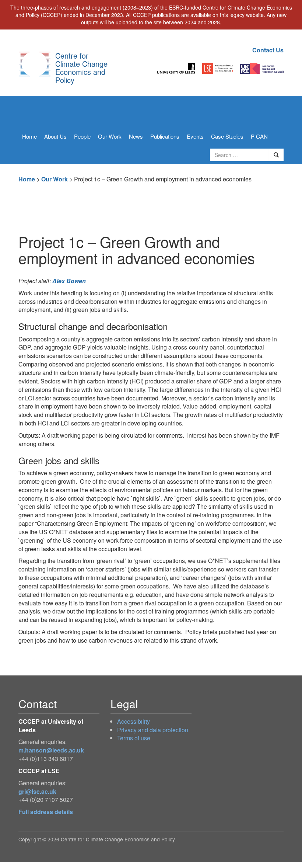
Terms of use (133, 738)
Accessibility (133, 721)
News (136, 136)
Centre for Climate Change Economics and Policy (81, 67)
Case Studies (227, 136)
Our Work (110, 136)
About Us (55, 136)
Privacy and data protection (152, 730)
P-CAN (259, 136)
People (82, 136)
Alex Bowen (69, 281)
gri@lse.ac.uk (37, 791)
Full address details (45, 811)
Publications (164, 136)
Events (195, 136)
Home (29, 136)
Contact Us (268, 50)
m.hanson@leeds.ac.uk (51, 750)
